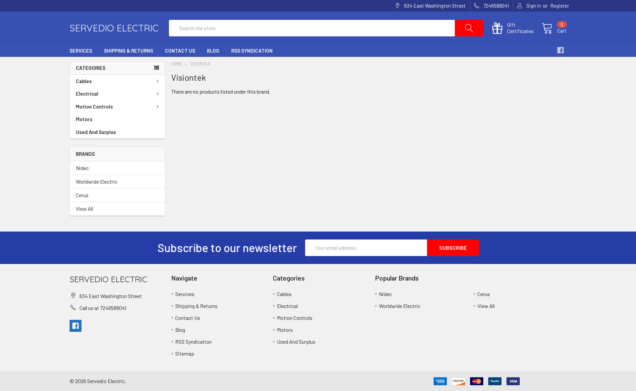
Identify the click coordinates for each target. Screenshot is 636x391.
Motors (84, 119)
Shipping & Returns (128, 51)
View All (84, 208)
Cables (84, 81)
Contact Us (180, 51)
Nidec (82, 168)
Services (81, 51)
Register (559, 6)
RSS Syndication (252, 51)
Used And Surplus (96, 132)
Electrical (87, 94)
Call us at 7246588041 (103, 308)
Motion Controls (94, 106)
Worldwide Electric (96, 181)
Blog (213, 51)
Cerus (82, 195)
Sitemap (184, 353)
